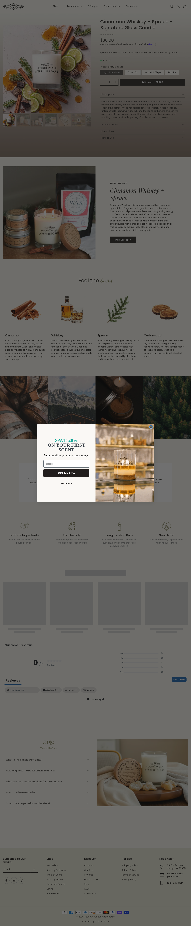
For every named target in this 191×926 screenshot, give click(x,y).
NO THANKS (66, 483)
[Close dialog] (151, 426)
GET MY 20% (66, 473)
